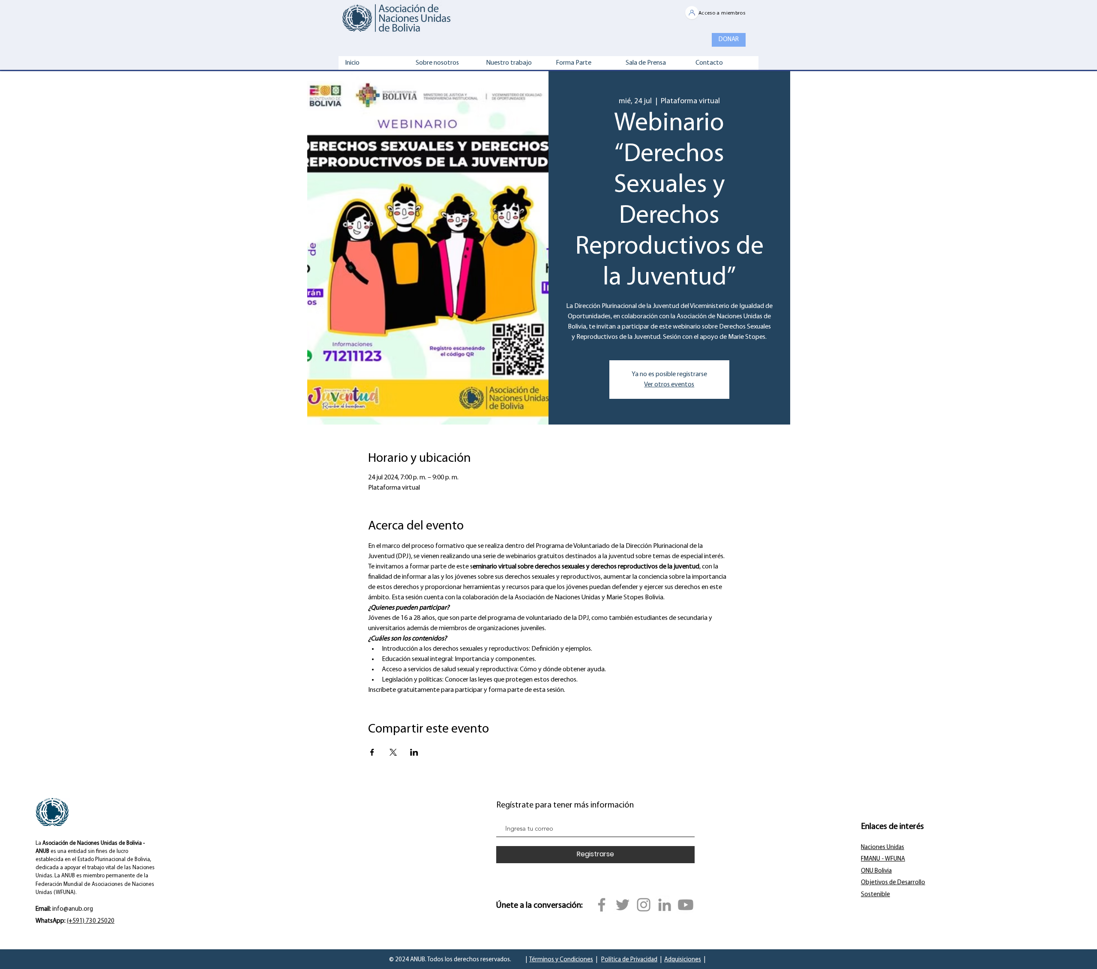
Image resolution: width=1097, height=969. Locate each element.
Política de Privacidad (629, 960)
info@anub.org (72, 909)
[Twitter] (623, 905)
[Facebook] (602, 905)
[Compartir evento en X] (393, 752)
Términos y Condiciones (561, 960)
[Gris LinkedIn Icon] (665, 905)
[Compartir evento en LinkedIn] (414, 752)
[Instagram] (644, 905)
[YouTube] (686, 905)
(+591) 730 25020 (90, 921)
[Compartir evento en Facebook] (372, 752)
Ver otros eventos (669, 384)
